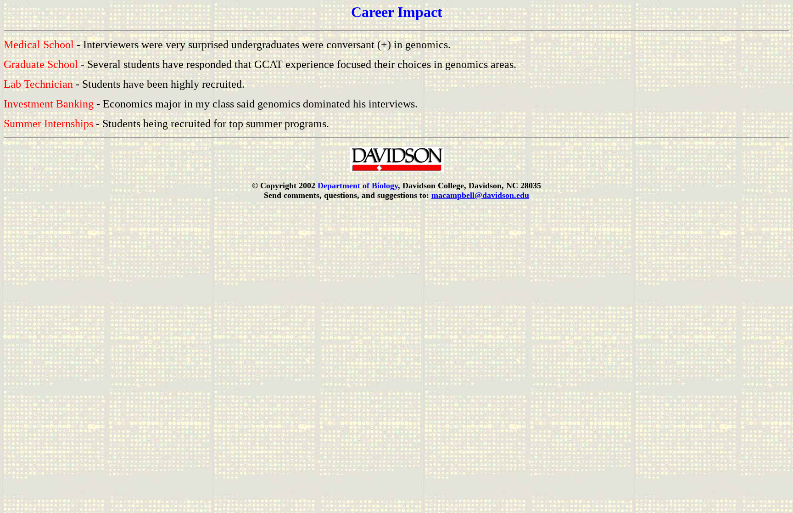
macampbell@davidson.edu (480, 195)
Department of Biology (358, 185)
